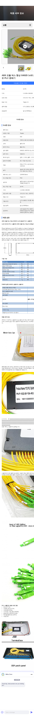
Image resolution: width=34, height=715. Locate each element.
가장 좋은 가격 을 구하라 (20, 83)
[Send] (31, 712)
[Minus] (32, 674)
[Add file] (2, 712)
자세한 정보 (20, 119)
